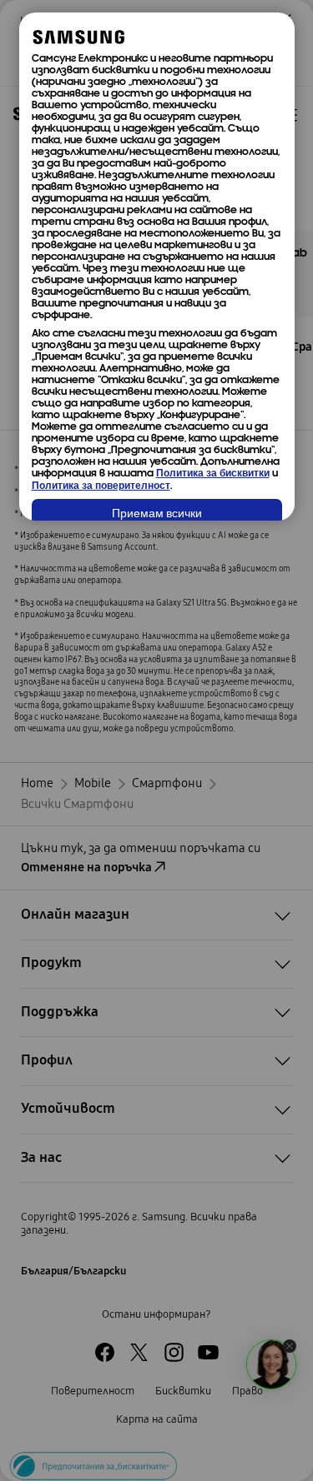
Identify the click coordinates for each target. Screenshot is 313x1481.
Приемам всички (157, 514)
